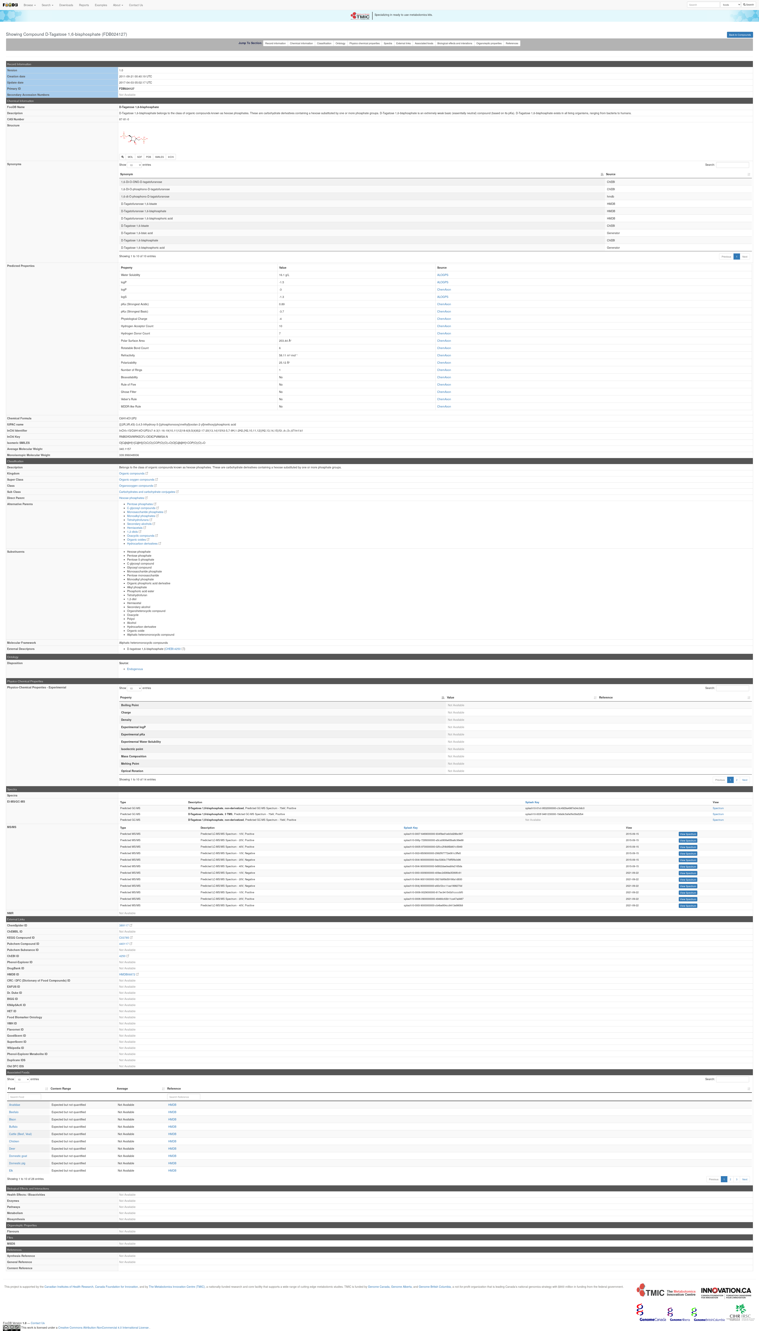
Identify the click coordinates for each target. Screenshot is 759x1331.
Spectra (388, 43)
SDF (139, 156)
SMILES (159, 156)
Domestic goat (18, 1156)
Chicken (14, 1141)
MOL (130, 156)
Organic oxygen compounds (137, 479)
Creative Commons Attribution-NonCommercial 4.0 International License (103, 1328)
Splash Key (532, 802)
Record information (275, 43)
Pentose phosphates (140, 504)
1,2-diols (133, 532)
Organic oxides (137, 539)
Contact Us (136, 5)
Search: (710, 165)
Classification (324, 43)
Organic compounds (132, 473)
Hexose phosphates (132, 498)
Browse (29, 5)
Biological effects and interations (454, 43)
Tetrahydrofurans (138, 520)
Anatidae (14, 1105)
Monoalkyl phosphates (141, 516)
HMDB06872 (127, 974)
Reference (606, 697)
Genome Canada (379, 1287)
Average (122, 1088)
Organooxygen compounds (136, 486)
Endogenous (135, 669)
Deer (12, 1148)
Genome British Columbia (435, 1287)
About (117, 5)
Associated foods (424, 43)
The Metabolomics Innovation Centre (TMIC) (177, 1287)
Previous (726, 256)
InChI (171, 156)
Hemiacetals (135, 528)
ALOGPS (442, 275)
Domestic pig (17, 1163)
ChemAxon (444, 289)
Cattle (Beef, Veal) (20, 1134)
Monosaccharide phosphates (145, 512)
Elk (11, 1170)
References (512, 43)
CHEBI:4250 (173, 649)
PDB (148, 156)
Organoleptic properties (489, 43)
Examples (101, 5)
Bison (12, 1119)
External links (403, 43)
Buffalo (13, 1127)
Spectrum (718, 808)
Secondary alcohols (139, 524)
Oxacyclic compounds (141, 535)
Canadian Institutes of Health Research (68, 1287)
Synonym (126, 174)
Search (46, 5)
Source (611, 174)
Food (11, 1088)
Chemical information (301, 43)
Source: (124, 663)
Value (450, 697)
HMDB (172, 1105)
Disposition (15, 663)
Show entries (135, 165)
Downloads (66, 5)
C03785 (124, 937)
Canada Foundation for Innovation (116, 1287)
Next (744, 256)
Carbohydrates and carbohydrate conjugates (147, 492)
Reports (84, 5)
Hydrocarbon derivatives (142, 543)
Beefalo (14, 1112)
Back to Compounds (740, 34)
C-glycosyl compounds (141, 508)
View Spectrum (688, 834)
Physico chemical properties (364, 43)
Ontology (340, 43)
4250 (122, 956)
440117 (124, 944)
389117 (124, 925)
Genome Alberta (401, 1287)
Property (126, 697)
